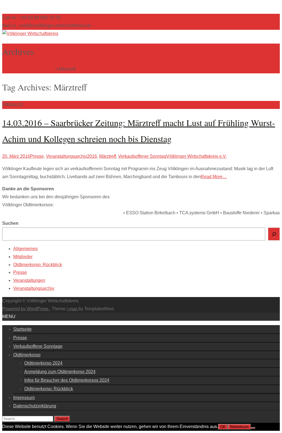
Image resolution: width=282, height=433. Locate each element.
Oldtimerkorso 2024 (43, 363)
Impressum (24, 397)
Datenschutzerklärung (34, 405)
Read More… (214, 176)
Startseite (22, 329)
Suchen (10, 223)
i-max (72, 308)
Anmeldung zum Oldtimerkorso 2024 (60, 371)
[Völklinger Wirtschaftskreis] (30, 33)
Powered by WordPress (26, 308)
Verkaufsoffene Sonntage (38, 346)
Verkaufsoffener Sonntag (142, 156)
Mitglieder (22, 256)
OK (223, 427)
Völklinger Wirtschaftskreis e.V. (196, 156)
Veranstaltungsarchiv (66, 156)
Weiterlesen (239, 427)
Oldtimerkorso (26, 354)
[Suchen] (274, 234)
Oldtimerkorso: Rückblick (37, 264)
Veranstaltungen (29, 280)
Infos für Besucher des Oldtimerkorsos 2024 (66, 380)
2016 (92, 156)
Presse (37, 156)
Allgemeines (25, 248)
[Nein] (253, 428)
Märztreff (107, 156)
